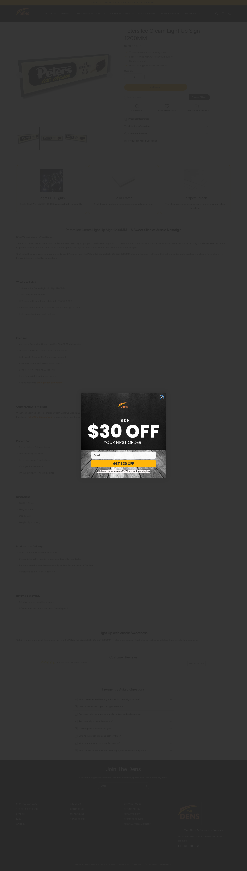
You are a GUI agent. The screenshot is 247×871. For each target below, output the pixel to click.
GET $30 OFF (123, 463)
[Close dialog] (162, 397)
